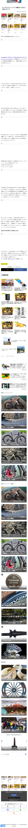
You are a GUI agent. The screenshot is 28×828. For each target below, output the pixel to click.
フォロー (14, 795)
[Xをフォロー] (7, 806)
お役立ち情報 (5, 263)
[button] (25, 754)
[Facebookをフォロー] (20, 806)
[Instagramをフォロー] (7, 809)
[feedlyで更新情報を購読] (20, 809)
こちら (11, 259)
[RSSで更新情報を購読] (14, 813)
